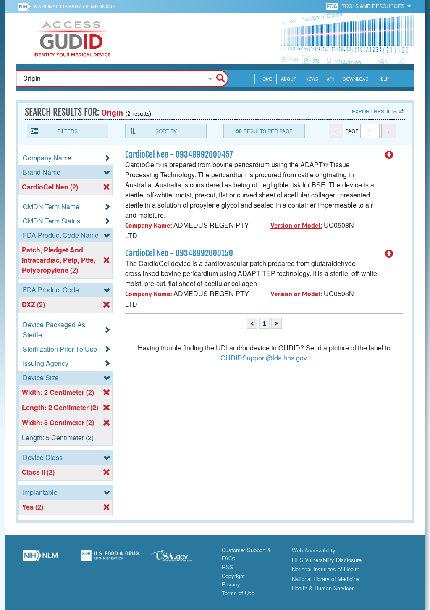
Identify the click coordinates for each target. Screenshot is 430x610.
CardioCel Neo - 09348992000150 (179, 253)
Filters (68, 130)
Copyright (233, 576)
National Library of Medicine (74, 6)
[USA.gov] (180, 559)
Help (383, 79)
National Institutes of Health (325, 569)
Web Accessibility (314, 550)
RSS (227, 567)
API (330, 79)
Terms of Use (238, 593)
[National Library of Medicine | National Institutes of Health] (40, 559)
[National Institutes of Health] (26, 6)
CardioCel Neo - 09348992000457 (179, 155)
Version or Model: (296, 225)
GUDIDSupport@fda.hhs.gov (263, 358)
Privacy (231, 584)
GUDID (72, 38)
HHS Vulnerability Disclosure (327, 560)
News (311, 79)
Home (265, 79)
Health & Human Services (323, 588)
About (288, 79)
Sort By (166, 130)
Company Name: (148, 225)
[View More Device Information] (389, 155)
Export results (374, 111)
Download (356, 79)
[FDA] (333, 5)
